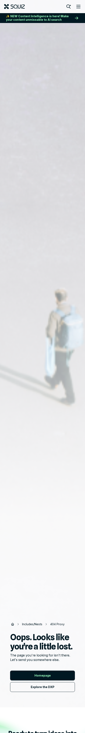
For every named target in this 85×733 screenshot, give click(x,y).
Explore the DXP (42, 687)
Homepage (42, 675)
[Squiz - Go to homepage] (14, 6)
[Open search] (68, 6)
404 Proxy (57, 624)
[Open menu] (78, 6)
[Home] (12, 624)
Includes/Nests (32, 624)
